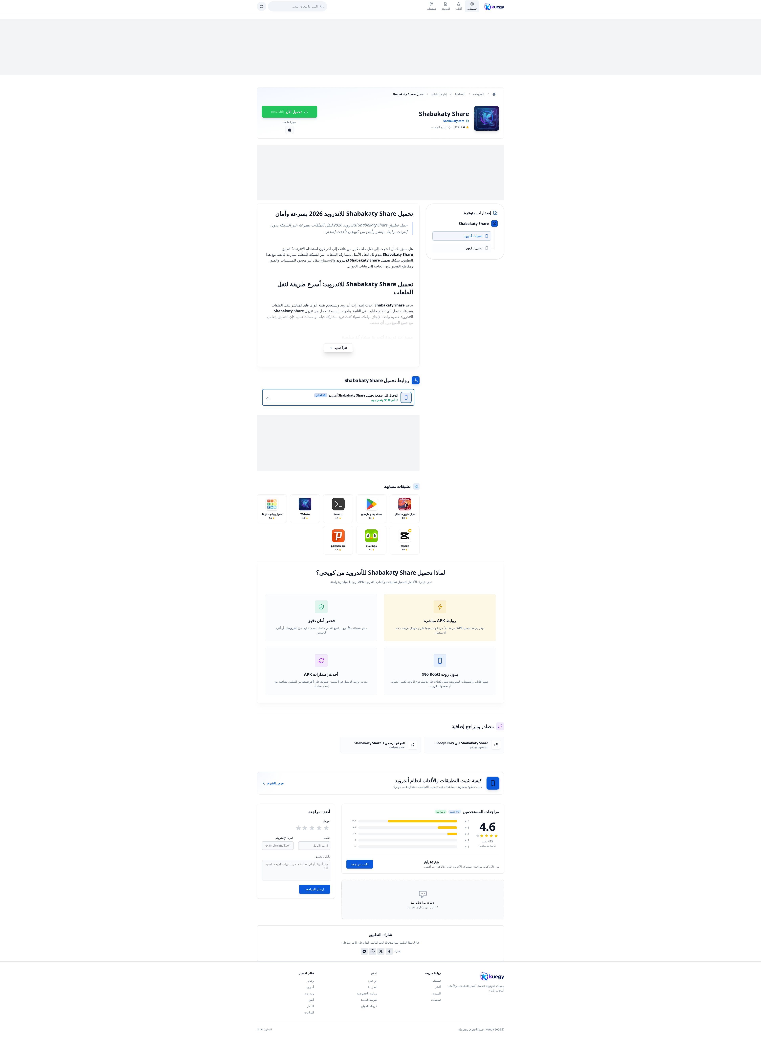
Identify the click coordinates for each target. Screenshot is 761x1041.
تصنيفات (436, 1000)
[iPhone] (290, 130)
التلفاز (310, 1006)
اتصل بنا (372, 987)
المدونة (436, 993)
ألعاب (437, 987)
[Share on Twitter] (380, 951)
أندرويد (310, 987)
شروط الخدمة (369, 1000)
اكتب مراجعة (359, 864)
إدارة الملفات (439, 94)
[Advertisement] (380, 47)
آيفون (311, 1000)
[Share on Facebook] (389, 951)
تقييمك (326, 821)
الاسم (327, 838)
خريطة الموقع (369, 1006)
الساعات (309, 1012)
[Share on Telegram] (364, 951)
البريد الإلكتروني (284, 838)
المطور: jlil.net (264, 1029)
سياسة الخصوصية (367, 993)
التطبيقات (478, 94)
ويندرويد (309, 993)
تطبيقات (436, 981)
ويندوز (310, 981)
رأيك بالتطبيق (322, 856)
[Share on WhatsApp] (372, 951)
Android (460, 94)
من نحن (372, 981)
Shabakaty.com (453, 121)
